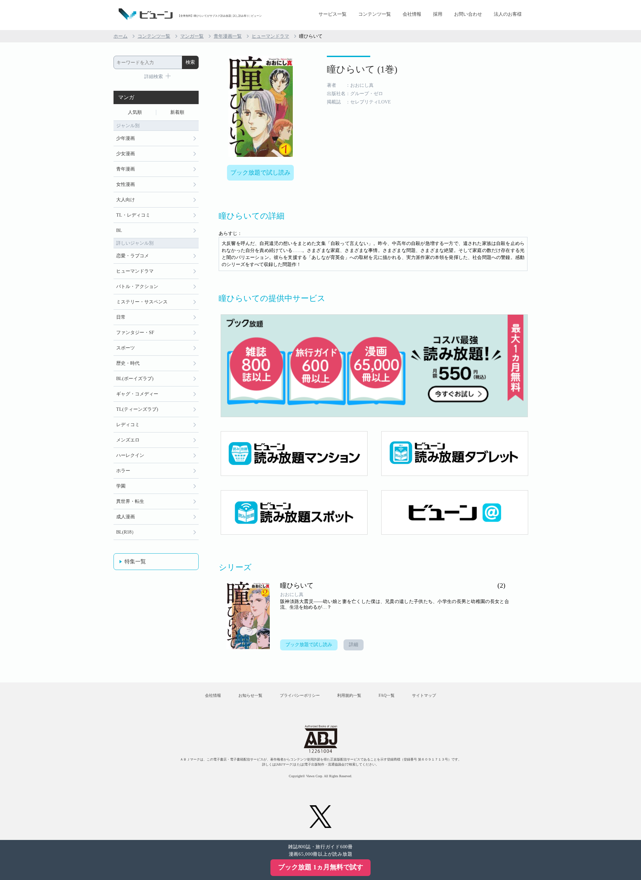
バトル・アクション (137, 286)
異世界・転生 (130, 501)
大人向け (125, 199)
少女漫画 (125, 153)
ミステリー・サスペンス (142, 301)
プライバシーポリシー (300, 695)
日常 (121, 317)
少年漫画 (125, 138)
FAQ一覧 (387, 695)
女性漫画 (125, 184)
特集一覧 (135, 561)
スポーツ (125, 347)
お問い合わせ (468, 14)
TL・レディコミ (133, 215)
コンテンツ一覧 (374, 14)
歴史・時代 (128, 363)
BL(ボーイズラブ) (135, 378)
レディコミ (128, 424)
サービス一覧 (332, 14)
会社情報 (412, 14)
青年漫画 (125, 169)
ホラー (123, 470)
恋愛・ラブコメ (132, 255)
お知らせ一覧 (250, 695)
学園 (121, 486)
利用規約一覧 (349, 695)
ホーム (121, 36)
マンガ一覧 (192, 36)
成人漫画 (125, 516)
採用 (437, 14)
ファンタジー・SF (135, 332)
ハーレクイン (130, 455)
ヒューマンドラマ (270, 36)
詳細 (353, 644)
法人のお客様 (508, 14)
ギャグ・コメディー (137, 393)
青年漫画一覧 (228, 36)
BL (119, 230)
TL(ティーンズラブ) (137, 409)
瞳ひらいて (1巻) (362, 69)
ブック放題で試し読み (260, 172)
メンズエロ (128, 440)
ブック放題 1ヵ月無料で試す (320, 867)
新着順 (177, 112)
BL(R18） (126, 532)
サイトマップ (424, 695)
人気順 (135, 112)
